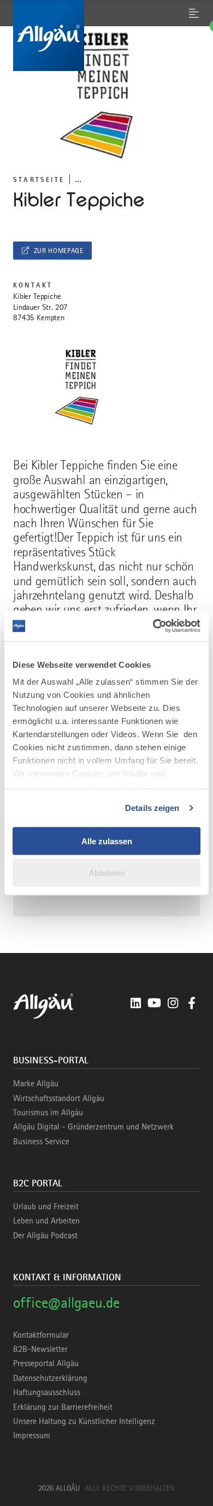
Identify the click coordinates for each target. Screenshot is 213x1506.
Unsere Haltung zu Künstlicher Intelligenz (84, 1421)
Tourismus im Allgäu (48, 1112)
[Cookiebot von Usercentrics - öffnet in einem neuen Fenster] (153, 626)
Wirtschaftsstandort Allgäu (58, 1098)
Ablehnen (106, 873)
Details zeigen (152, 808)
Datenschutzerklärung (50, 1378)
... (78, 179)
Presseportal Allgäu (46, 1363)
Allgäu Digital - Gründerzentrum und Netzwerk (93, 1127)
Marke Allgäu (35, 1084)
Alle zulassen (106, 840)
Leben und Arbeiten (46, 1221)
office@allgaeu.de (66, 1302)
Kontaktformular (41, 1335)
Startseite (38, 179)
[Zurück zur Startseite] (106, 35)
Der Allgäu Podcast (45, 1235)
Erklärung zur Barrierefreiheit (63, 1407)
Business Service (41, 1141)
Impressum (31, 1435)
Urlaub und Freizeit (46, 1206)
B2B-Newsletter (40, 1349)
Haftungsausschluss (46, 1392)
